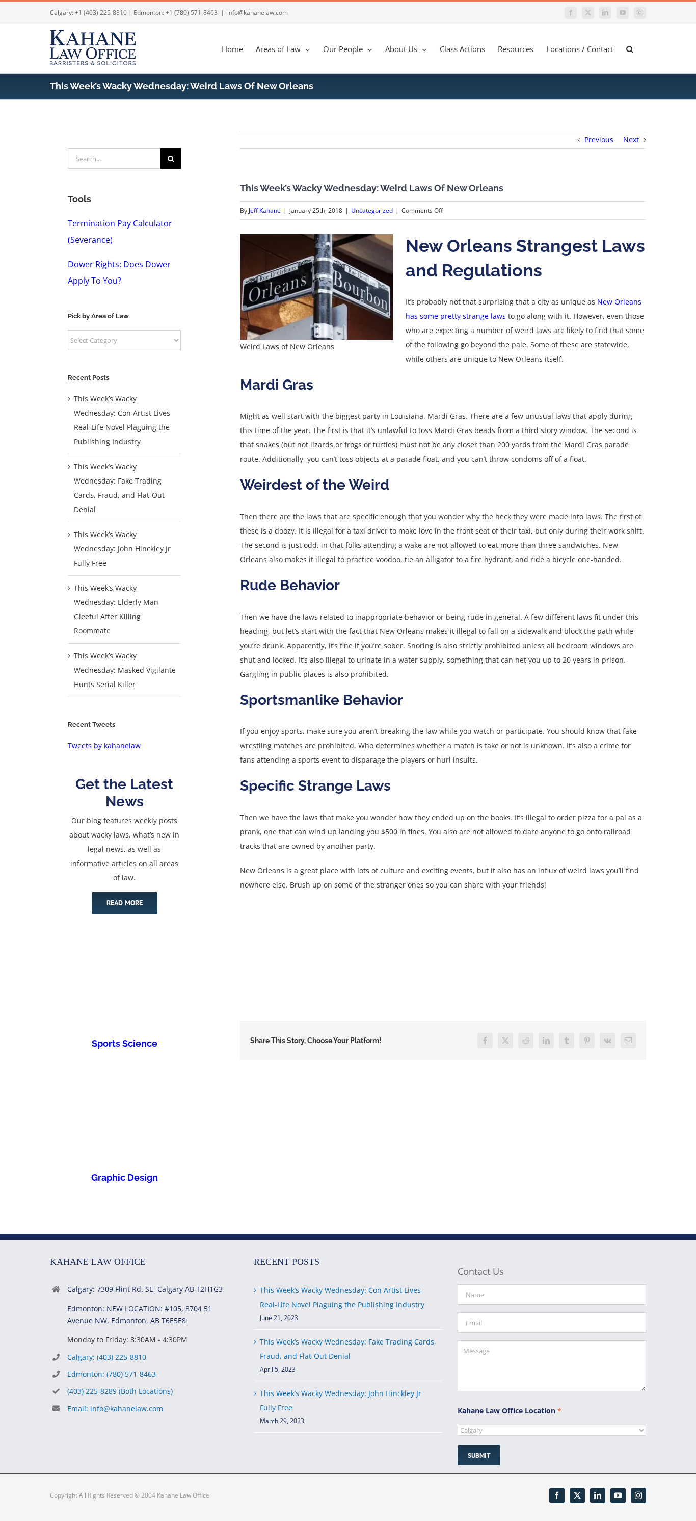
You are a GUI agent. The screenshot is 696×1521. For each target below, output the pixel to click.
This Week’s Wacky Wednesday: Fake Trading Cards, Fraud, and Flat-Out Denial (348, 1349)
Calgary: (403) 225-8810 (106, 1357)
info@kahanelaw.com (257, 12)
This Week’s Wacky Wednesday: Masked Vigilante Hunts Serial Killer (125, 670)
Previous (598, 139)
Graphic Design (124, 1177)
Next (631, 139)
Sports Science (124, 1043)
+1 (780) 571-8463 (192, 12)
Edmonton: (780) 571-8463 (111, 1374)
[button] (629, 48)
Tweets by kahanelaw (104, 745)
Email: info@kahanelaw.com (115, 1408)
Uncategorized (372, 210)
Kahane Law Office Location (509, 1410)
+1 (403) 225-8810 (101, 12)
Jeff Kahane (265, 210)
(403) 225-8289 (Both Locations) (120, 1391)
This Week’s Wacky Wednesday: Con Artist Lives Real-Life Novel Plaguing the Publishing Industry (342, 1297)
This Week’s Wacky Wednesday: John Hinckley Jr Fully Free (122, 548)
